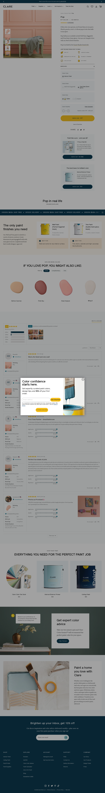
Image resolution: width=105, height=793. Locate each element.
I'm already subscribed (42, 409)
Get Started (55, 399)
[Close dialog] (83, 379)
